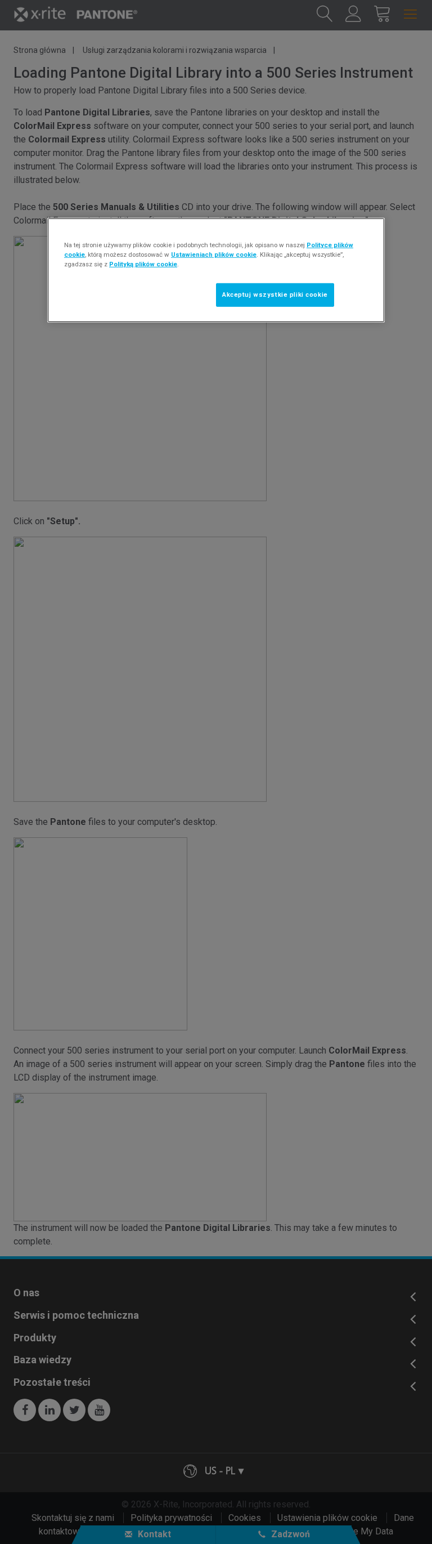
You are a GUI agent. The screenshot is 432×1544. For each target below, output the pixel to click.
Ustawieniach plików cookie (213, 254)
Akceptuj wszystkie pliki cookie (275, 294)
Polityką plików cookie (143, 264)
